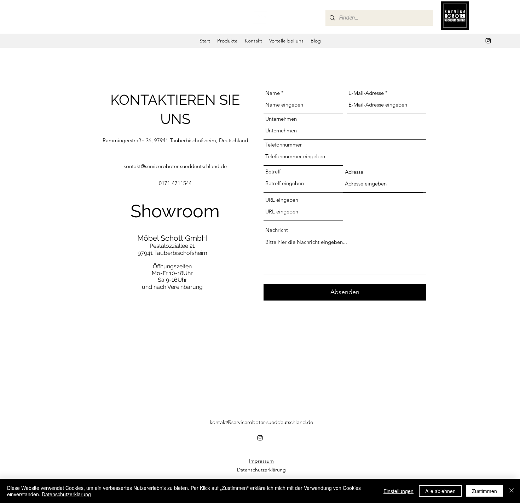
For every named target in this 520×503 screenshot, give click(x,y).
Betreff (273, 171)
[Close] (511, 491)
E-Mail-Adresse (366, 93)
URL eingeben (281, 199)
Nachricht (276, 230)
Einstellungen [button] (398, 491)
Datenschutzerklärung (261, 470)
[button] (227, 40)
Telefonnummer (283, 144)
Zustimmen (484, 491)
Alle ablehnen (440, 491)
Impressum (261, 461)
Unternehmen (281, 118)
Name (272, 93)
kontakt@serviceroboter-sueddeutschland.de (175, 166)
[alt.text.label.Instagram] (488, 40)
